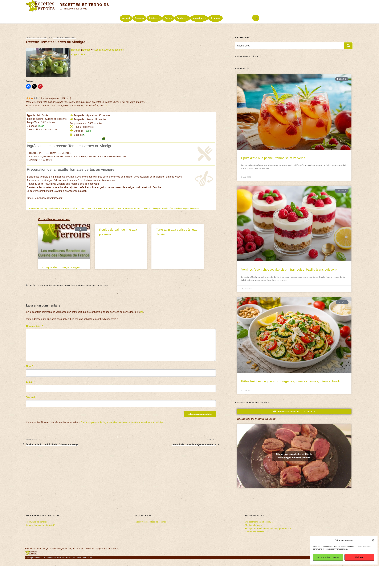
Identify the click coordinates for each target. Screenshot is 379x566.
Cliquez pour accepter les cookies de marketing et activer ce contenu (294, 456)
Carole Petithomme (64, 38)
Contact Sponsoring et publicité (40, 525)
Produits (181, 18)
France (84, 54)
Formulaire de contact (36, 522)
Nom (29, 366)
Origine (75, 54)
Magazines (198, 18)
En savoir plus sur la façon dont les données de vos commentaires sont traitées (122, 422)
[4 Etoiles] (34, 98)
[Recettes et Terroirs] (31, 554)
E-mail (30, 382)
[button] (372, 540)
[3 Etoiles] (32, 98)
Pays (167, 18)
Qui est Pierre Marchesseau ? (259, 522)
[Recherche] (348, 45)
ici (106, 105)
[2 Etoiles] (29, 98)
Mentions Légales (253, 525)
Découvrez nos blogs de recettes (150, 522)
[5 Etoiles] (37, 98)
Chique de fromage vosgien (61, 267)
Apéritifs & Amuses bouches (109, 50)
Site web (31, 397)
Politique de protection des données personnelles (268, 528)
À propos (215, 18)
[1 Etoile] (27, 98)
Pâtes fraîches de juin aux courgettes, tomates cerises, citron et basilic (291, 381)
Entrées (86, 50)
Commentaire (34, 326)
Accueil (126, 18)
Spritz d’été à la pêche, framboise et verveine (273, 158)
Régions (153, 18)
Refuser (359, 557)
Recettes (139, 18)
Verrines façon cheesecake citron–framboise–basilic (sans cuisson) (289, 269)
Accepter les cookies (328, 557)
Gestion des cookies (254, 531)
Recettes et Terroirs (84, 5)
